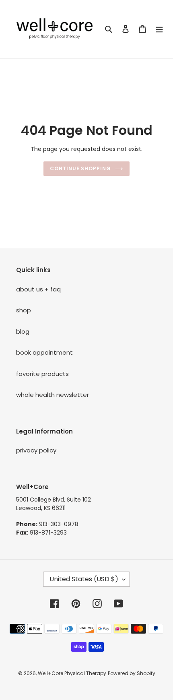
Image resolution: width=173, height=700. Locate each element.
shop (23, 310)
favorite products (42, 374)
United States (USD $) (83, 579)
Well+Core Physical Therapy (72, 673)
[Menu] (159, 29)
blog (22, 331)
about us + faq (38, 289)
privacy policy (36, 450)
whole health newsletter (52, 394)
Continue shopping (80, 168)
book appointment (44, 352)
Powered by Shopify (131, 673)
